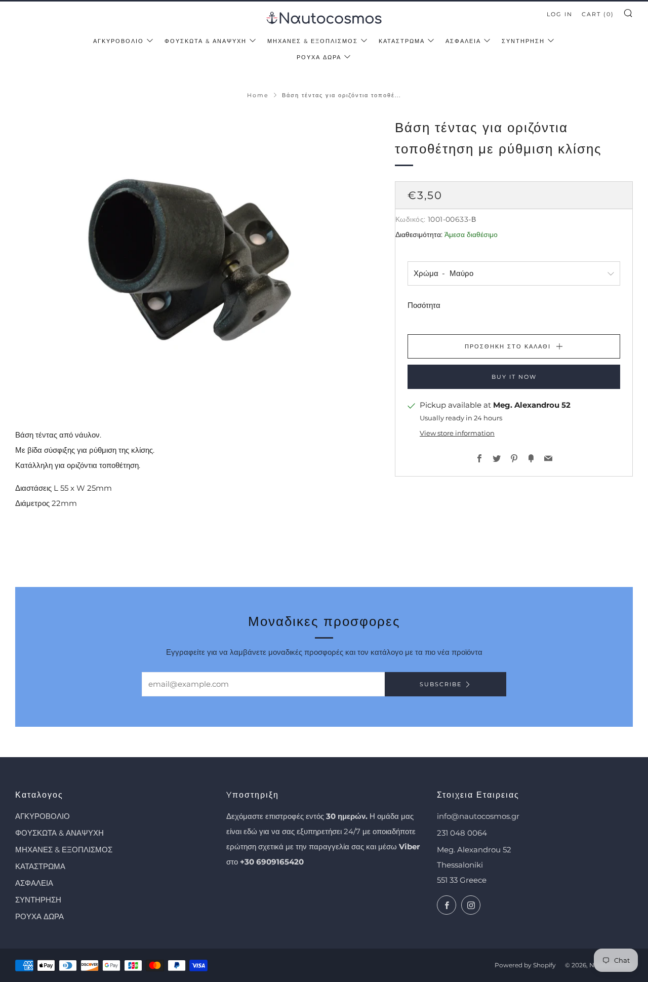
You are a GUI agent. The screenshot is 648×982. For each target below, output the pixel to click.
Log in (560, 14)
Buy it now (514, 376)
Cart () (598, 14)
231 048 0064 (462, 833)
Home (258, 95)
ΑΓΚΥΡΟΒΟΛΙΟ (118, 41)
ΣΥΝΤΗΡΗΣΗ (523, 41)
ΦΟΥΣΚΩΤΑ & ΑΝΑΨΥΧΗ (206, 41)
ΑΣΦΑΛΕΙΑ (463, 41)
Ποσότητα (424, 305)
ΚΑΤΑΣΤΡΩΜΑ (402, 41)
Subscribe (441, 684)
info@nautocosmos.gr (478, 816)
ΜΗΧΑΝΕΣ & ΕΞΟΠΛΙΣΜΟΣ (312, 41)
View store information (457, 433)
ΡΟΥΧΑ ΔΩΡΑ (319, 57)
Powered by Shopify (525, 965)
